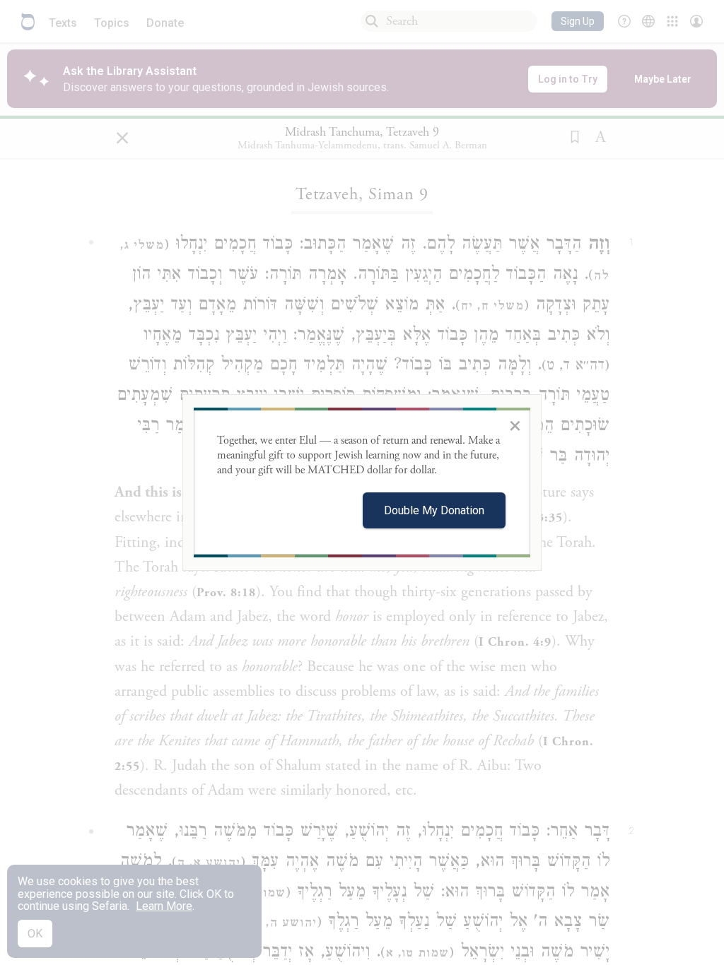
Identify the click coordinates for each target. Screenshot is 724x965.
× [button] (515, 425)
